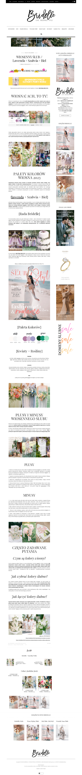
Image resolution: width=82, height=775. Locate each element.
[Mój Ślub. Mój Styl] (47, 732)
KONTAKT (56, 1)
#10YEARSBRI (14, 1)
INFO (17, 29)
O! (25, 1)
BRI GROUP (49, 29)
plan (18, 256)
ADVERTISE (33, 1)
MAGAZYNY (64, 29)
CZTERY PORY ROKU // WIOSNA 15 (13, 674)
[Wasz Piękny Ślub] (33, 732)
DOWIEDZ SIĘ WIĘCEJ (65, 115)
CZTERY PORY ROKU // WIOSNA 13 (45, 691)
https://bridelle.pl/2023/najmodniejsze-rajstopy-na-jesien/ (38, 638)
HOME (10, 1)
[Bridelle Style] (19, 732)
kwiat (23, 105)
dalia (11, 359)
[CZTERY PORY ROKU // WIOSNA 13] (45, 683)
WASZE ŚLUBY (42, 29)
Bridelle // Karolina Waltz (26, 64)
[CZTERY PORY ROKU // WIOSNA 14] (29, 683)
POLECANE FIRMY (33, 29)
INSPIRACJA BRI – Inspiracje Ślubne (15, 643)
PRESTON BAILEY (41, 765)
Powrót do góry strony (41, 768)
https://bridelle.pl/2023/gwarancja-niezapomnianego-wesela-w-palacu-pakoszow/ (33, 640)
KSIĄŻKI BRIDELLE (21, 1)
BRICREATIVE (38, 1)
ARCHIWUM (71, 29)
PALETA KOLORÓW (29, 52)
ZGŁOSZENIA (51, 1)
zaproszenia (43, 485)
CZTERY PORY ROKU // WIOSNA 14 (29, 691)
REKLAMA (28, 1)
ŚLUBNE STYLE (57, 29)
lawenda (18, 197)
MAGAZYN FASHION (44, 1)
